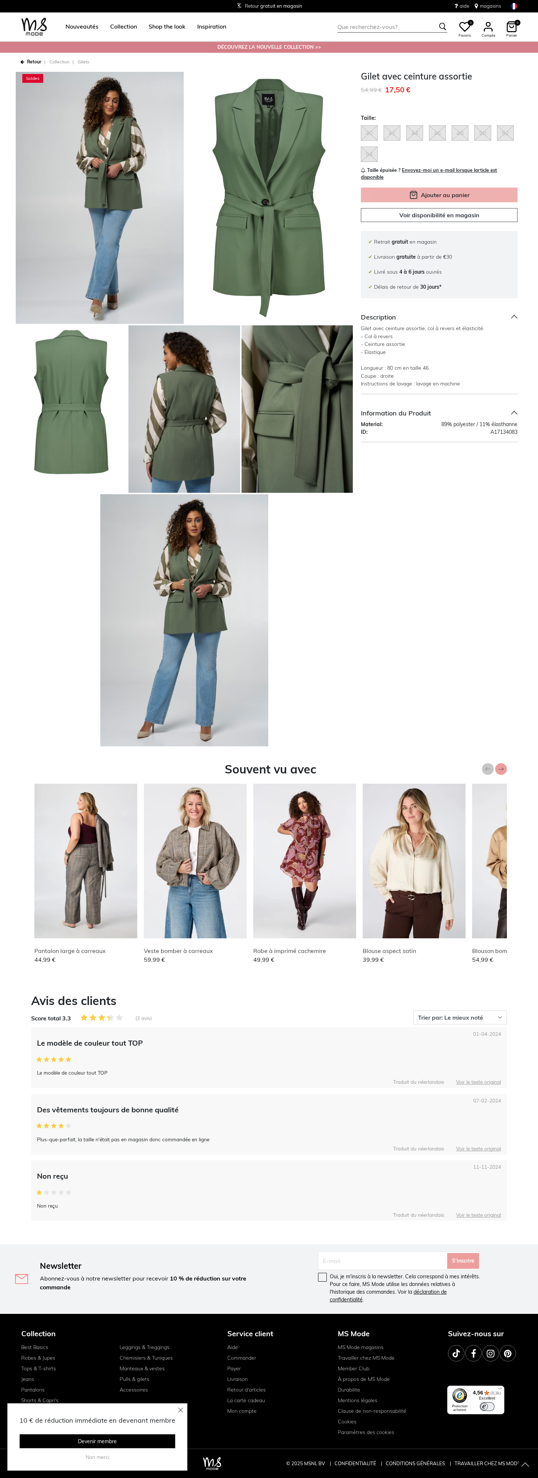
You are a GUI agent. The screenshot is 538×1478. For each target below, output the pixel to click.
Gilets (83, 61)
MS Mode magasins (361, 1347)
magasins (490, 6)
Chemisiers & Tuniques (146, 1358)
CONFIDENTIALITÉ (355, 1463)
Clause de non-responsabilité (372, 1411)
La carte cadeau (246, 1400)
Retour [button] (34, 61)
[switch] (487, 1406)
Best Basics (34, 1347)
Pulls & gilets (134, 1379)
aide (464, 6)
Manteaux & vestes (142, 1368)
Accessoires (134, 1389)
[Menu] (500, 1390)
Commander (241, 1358)
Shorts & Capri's (40, 1400)
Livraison (237, 1379)
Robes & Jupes (38, 1358)
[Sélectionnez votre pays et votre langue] (514, 6)
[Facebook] (473, 1353)
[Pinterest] (508, 1353)
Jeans (27, 1379)
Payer (234, 1368)
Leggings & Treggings (144, 1347)
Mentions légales (357, 1400)
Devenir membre (97, 1441)
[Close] (181, 1410)
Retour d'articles (246, 1389)
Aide (232, 1347)
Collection (59, 61)
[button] (82, 26)
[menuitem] (79, 26)
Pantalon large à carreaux (70, 950)
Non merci (97, 1457)
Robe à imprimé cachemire (289, 950)
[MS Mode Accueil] (34, 27)
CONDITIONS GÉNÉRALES (416, 1463)
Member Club (353, 1368)
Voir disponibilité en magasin (439, 215)
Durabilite (349, 1389)
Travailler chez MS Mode (366, 1358)
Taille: (368, 118)
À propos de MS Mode (364, 1379)
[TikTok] (456, 1353)
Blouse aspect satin (389, 950)
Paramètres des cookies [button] (366, 1432)
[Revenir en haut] (525, 1465)
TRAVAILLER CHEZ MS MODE (487, 1463)
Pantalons (33, 1389)
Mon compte (242, 1411)
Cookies (347, 1421)
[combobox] (392, 27)
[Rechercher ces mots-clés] (442, 26)
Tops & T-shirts (38, 1368)
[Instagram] (490, 1353)
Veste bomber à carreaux (178, 950)
